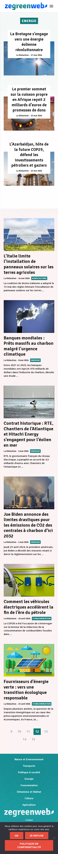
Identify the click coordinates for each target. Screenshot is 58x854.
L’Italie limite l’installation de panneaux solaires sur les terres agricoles (28, 264)
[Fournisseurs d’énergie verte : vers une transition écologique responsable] (29, 660)
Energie (29, 779)
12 (37, 731)
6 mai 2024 (23, 451)
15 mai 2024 (36, 115)
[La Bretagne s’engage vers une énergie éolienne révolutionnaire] (29, 58)
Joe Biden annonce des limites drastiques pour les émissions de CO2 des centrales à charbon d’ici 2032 (28, 525)
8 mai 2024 (23, 360)
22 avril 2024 (24, 618)
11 (28, 731)
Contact (29, 820)
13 (46, 731)
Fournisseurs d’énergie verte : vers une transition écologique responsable (26, 690)
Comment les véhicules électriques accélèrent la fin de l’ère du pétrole (28, 607)
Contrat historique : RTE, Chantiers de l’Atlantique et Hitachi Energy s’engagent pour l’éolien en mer (28, 434)
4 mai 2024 (23, 542)
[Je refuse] (54, 838)
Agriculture (29, 804)
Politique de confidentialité (29, 845)
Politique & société (29, 772)
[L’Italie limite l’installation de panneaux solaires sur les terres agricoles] (29, 234)
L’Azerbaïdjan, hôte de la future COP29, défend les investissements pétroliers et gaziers (29, 155)
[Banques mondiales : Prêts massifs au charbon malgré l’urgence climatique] (29, 316)
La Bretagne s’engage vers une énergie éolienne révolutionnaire (29, 41)
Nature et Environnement (29, 759)
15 (33, 739)
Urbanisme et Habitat (29, 791)
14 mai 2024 (24, 278)
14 (24, 739)
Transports (29, 766)
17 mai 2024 (36, 55)
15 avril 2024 (24, 704)
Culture (29, 798)
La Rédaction (22, 55)
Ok (17, 835)
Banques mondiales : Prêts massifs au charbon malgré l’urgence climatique (28, 346)
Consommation (29, 785)
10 (19, 731)
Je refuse (37, 835)
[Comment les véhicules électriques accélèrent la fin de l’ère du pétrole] (29, 580)
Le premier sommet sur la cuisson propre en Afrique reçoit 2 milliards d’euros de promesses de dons (29, 99)
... (43, 290)
